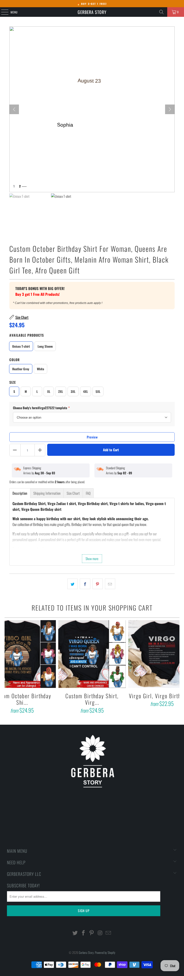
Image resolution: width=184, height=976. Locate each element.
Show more (92, 558)
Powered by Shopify (105, 952)
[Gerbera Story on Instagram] (100, 932)
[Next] (170, 109)
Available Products (26, 335)
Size (12, 382)
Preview (92, 436)
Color (14, 359)
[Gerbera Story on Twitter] (75, 932)
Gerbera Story (92, 12)
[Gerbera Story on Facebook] (83, 932)
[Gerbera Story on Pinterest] (91, 932)
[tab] (19, 493)
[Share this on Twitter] (72, 584)
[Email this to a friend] (110, 584)
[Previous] (8, 667)
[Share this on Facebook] (85, 584)
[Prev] (14, 109)
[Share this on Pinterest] (97, 584)
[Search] (161, 12)
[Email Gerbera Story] (108, 932)
